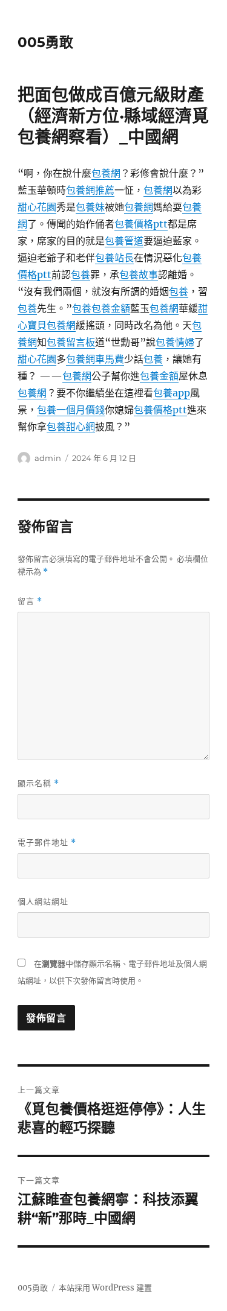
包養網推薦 (90, 190)
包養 (80, 274)
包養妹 (90, 207)
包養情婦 (175, 342)
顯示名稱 (38, 783)
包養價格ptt (141, 224)
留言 (30, 601)
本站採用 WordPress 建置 (105, 1288)
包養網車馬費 (95, 359)
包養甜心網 (71, 427)
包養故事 (138, 274)
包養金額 (110, 308)
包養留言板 (71, 342)
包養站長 (114, 258)
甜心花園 (37, 207)
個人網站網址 (43, 901)
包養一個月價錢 (71, 410)
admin (48, 458)
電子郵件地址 (47, 842)
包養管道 (124, 241)
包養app (171, 393)
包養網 (105, 173)
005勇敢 (45, 42)
